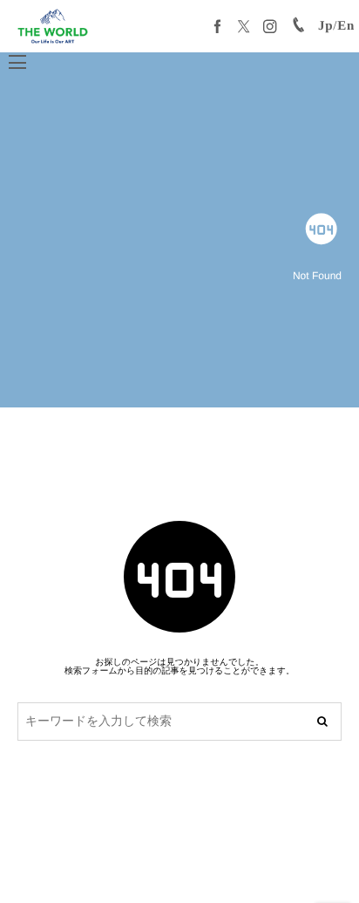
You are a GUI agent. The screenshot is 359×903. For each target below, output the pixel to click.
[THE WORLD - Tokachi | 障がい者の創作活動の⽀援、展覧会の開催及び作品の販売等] (52, 26)
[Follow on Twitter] (244, 26)
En (346, 26)
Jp (325, 26)
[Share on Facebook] (218, 26)
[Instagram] (270, 26)
